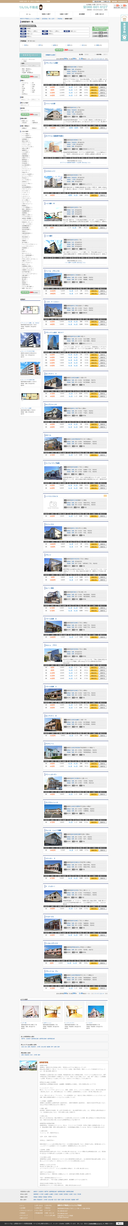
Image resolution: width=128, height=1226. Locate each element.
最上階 (24, 279)
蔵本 (69, 45)
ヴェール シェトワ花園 (53, 830)
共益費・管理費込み (27, 72)
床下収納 (25, 242)
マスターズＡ (49, 916)
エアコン (25, 238)
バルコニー (26, 196)
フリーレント (26, 168)
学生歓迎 (25, 163)
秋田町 (76, 175)
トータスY (89, 1022)
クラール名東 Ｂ (51, 619)
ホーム (22, 1205)
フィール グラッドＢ (52, 271)
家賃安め (48, 1208)
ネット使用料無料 (27, 255)
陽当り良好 (26, 141)
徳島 (99, 45)
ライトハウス (49, 524)
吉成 (22, 1046)
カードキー (26, 170)
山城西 (46, 1194)
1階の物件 (25, 275)
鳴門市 (23, 1038)
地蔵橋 (48, 1046)
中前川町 (76, 559)
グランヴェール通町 (51, 63)
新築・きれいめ (27, 288)
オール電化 (26, 200)
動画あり (34, 128)
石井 (26, 45)
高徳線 (69, 69)
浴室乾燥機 (26, 227)
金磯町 (77, 377)
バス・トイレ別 (27, 224)
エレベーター (26, 202)
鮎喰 (55, 45)
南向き (24, 281)
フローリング (26, 189)
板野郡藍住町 (74, 947)
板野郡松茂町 (35, 1038)
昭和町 (76, 140)
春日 (75, 592)
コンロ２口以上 (27, 216)
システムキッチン (27, 220)
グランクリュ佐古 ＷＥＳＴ (54, 332)
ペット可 (48, 1210)
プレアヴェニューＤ (51, 802)
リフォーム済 (26, 144)
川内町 (76, 500)
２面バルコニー (27, 203)
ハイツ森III (48, 236)
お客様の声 (38, 1208)
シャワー (25, 235)
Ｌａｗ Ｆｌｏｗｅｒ (52, 302)
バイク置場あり (27, 207)
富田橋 (76, 649)
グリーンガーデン (51, 774)
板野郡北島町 (43, 1038)
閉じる (120, 1223)
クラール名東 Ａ (51, 686)
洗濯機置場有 (26, 211)
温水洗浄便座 (26, 229)
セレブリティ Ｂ (51, 716)
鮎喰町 (76, 467)
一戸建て (24, 61)
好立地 (24, 185)
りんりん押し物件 (27, 286)
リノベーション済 (27, 146)
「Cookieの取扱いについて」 (95, 1223)
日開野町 (77, 806)
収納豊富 (25, 248)
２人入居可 (26, 152)
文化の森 (43, 1046)
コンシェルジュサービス (29, 273)
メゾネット (26, 192)
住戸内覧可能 (26, 272)
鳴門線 (50, 1197)
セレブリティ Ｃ (51, 373)
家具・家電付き (27, 209)
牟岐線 (69, 71)
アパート (24, 59)
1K (33, 83)
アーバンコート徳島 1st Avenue (30, 323)
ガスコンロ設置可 (27, 174)
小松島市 (73, 377)
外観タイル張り (27, 214)
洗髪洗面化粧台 (27, 233)
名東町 (76, 622)
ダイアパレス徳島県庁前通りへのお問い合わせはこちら (75, 162)
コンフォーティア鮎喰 (52, 463)
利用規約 (22, 1213)
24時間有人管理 (27, 266)
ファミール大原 (50, 103)
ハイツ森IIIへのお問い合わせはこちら (75, 262)
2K (23, 86)
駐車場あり (26, 277)
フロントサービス (27, 268)
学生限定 (25, 161)
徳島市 (72, 67)
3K (33, 88)
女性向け (25, 181)
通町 (75, 67)
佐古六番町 (77, 336)
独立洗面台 (26, 237)
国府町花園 (77, 834)
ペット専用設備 (27, 137)
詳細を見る (94, 87)
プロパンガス (26, 198)
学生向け (25, 178)
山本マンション (47, 1022)
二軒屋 (73, 114)
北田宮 (76, 207)
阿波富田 (74, 71)
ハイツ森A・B (50, 203)
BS (23, 249)
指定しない (25, 121)
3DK (23, 90)
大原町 (71, 1194)
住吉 (75, 1194)
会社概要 (22, 1208)
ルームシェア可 (27, 176)
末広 (75, 107)
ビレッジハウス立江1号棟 (27, 351)
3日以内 (24, 122)
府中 (41, 45)
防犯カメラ (26, 264)
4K (23, 92)
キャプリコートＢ (51, 404)
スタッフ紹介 (39, 1210)
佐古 (84, 45)
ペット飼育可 (26, 135)
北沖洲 (76, 890)
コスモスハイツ (50, 171)
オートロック (26, 257)
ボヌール (48, 435)
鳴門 (77, 1199)
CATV (24, 251)
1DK (23, 84)
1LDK (33, 84)
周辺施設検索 (39, 1213)
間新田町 (77, 439)
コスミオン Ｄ (50, 858)
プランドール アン (51, 971)
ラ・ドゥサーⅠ (50, 886)
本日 (33, 121)
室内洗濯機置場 (27, 187)
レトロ (24, 167)
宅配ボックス (26, 260)
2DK (33, 86)
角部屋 (24, 283)
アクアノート (49, 743)
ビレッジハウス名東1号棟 (27, 379)
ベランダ (25, 194)
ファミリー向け (27, 183)
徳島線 (69, 73)
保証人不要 (26, 148)
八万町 (76, 275)
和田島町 (77, 747)
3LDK (33, 90)
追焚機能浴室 (26, 225)
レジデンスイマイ (69, 1022)
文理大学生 (26, 284)
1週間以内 (35, 122)
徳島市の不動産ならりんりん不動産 (70, 1205)
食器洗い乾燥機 (27, 218)
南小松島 (67, 1199)
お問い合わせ (39, 1205)
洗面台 (24, 231)
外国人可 (25, 172)
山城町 (51, 1194)
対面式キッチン (27, 222)
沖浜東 (79, 1194)
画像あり (24, 128)
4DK (33, 92)
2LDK (23, 88)
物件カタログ (24, 1218)
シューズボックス (27, 246)
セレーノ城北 (49, 588)
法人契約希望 (26, 165)
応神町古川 (77, 862)
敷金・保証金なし (27, 69)
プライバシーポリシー (26, 1210)
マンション (32, 59)
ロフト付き (26, 191)
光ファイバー (26, 253)
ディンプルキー (27, 262)
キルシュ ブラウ (51, 645)
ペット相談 (26, 133)
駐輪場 (24, 205)
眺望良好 (25, 159)
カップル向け (26, 179)
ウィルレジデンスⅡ (51, 943)
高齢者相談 (26, 156)
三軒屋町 (76, 778)
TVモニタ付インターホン (29, 259)
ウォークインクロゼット (29, 244)
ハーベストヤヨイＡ (51, 496)
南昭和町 (36, 1194)
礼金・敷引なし (26, 71)
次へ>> (102, 59)
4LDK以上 (25, 94)
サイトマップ (24, 1215)
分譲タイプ (26, 157)
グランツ (48, 555)
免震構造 (25, 213)
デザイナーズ (26, 143)
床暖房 (24, 240)
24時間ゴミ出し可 (28, 270)
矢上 (79, 947)
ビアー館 (24, 1022)
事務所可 (25, 150)
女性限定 (25, 154)
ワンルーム (25, 83)
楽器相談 (25, 139)
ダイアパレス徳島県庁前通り (54, 136)
